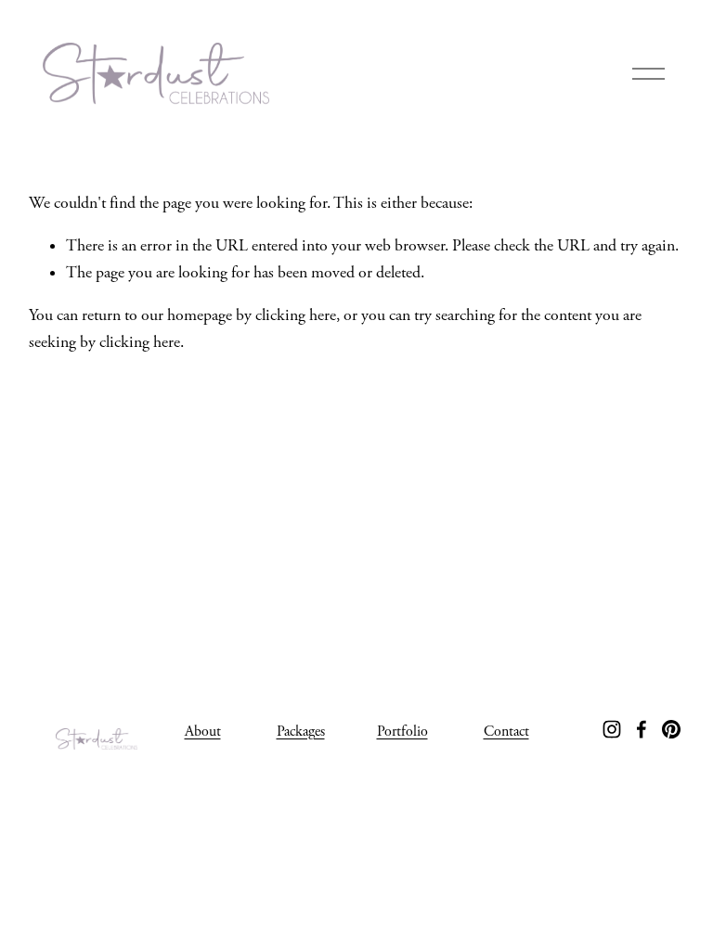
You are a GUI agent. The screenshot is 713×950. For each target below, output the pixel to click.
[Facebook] (641, 729)
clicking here (295, 315)
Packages (301, 731)
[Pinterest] (671, 729)
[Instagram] (612, 729)
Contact (506, 731)
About (203, 731)
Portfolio (402, 731)
